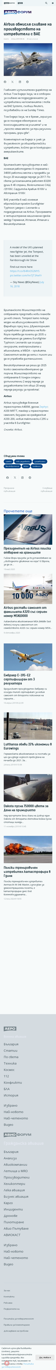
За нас (7, 1290)
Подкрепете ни (12, 1308)
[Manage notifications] (6, 1363)
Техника (10, 1063)
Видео (8, 1125)
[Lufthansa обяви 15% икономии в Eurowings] (28, 741)
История (11, 1095)
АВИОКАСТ (12, 1235)
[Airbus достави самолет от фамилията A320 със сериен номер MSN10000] (28, 604)
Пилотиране (14, 1222)
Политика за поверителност (19, 1318)
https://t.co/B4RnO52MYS (25, 271)
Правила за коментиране (17, 1324)
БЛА (7, 1089)
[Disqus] (28, 958)
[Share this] (5, 81)
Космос (9, 1070)
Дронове (10, 1216)
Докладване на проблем (16, 1330)
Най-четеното (16, 1118)
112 (6, 1076)
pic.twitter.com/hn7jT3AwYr (26, 275)
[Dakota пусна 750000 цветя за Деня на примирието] (28, 803)
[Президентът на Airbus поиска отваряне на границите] (28, 542)
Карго (8, 1203)
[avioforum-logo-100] (17, 12)
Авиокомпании (15, 1164)
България (11, 1044)
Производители (17, 1177)
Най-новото (13, 1112)
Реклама (8, 1302)
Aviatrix (6, 39)
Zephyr (43, 406)
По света (11, 1057)
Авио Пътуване (16, 1228)
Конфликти (13, 1082)
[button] (46, 3)
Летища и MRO (16, 1171)
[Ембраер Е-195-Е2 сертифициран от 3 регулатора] (28, 676)
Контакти (9, 1296)
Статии (10, 1050)
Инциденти (13, 1209)
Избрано (10, 1105)
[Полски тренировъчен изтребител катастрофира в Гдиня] (28, 870)
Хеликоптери (14, 1184)
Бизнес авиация (16, 1196)
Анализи (10, 1158)
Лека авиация (14, 1190)
